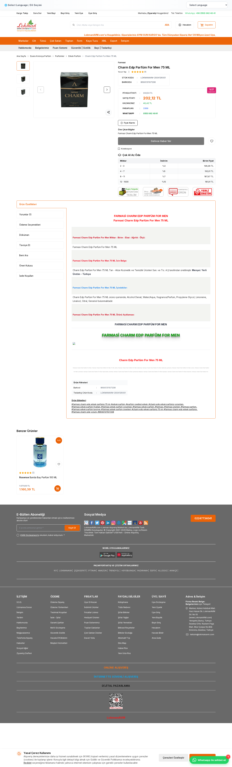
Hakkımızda (24, 47)
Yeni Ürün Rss (124, 653)
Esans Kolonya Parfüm (40, 56)
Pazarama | (143, 570)
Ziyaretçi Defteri (24, 653)
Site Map (122, 643)
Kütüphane (123, 602)
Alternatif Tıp (124, 638)
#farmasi (159, 407)
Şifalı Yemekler (125, 622)
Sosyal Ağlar (22, 648)
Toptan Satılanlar (92, 628)
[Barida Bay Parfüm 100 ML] (40, 452)
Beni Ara (23, 255)
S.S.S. (19, 602)
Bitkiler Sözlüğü (125, 633)
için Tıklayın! (198, 602)
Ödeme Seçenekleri (30, 224)
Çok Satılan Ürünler (93, 633)
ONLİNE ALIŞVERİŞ (116, 667)
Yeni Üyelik (157, 607)
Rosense (24, 477)
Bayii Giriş (156, 622)
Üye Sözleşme (159, 602)
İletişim (20, 612)
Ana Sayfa (21, 56)
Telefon (179, 13)
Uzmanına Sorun (24, 607)
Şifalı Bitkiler (123, 612)
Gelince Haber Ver (161, 141)
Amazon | (103, 570)
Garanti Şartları (57, 622)
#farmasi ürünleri (172, 407)
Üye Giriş (156, 612)
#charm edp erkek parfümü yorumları (166, 404)
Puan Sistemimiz (92, 622)
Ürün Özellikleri (28, 204)
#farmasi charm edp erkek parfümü (180, 409)
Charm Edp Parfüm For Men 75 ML (101, 56)
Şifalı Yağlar (123, 617)
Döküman (24, 235)
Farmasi (121, 62)
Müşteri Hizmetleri (58, 643)
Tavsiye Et (24, 245)
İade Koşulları (26, 275)
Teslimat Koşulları (58, 612)
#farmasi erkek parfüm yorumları (116, 407)
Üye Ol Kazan (90, 602)
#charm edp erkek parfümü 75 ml (147, 409)
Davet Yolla (89, 638)
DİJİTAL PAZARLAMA (116, 685)
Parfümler (59, 56)
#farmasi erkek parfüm (143, 407)
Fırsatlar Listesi (91, 612)
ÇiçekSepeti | (80, 570)
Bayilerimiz (22, 628)
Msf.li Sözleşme (57, 628)
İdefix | (153, 570)
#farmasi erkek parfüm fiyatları (86, 407)
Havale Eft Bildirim (58, 638)
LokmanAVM (116, 717)
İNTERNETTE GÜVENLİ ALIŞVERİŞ (116, 676)
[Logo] (36, 25)
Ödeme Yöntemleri (59, 607)
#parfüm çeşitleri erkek (137, 404)
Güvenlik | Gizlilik (81, 47)
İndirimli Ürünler (91, 607)
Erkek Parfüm (74, 56)
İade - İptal (55, 617)
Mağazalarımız (23, 633)
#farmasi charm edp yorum (84, 412)
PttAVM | (92, 570)
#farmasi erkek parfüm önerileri (116, 409)
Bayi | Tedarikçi (103, 47)
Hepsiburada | (129, 570)
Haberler (21, 643)
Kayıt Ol (72, 528)
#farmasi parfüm (188, 407)
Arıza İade (156, 638)
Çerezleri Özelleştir (173, 757)
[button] (40, 90)
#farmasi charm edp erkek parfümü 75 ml (91, 404)
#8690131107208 (106, 412)
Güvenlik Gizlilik (57, 633)
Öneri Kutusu (26, 265)
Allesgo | (163, 570)
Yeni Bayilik (157, 617)
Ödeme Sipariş (57, 602)
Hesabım (156, 628)
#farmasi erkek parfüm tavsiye (86, 409)
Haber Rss (123, 648)
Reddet (28, 762)
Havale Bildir (157, 633)
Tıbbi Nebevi (124, 607)
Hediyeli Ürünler (91, 617)
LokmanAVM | (66, 570)
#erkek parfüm (118, 404)
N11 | (56, 570)
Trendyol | (114, 570)
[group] (74, 89)
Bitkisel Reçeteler (126, 628)
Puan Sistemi (60, 47)
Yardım (20, 617)
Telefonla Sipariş (24, 638)
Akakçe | (173, 570)
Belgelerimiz (42, 47)
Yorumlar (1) (25, 214)
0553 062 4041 (150, 113)
